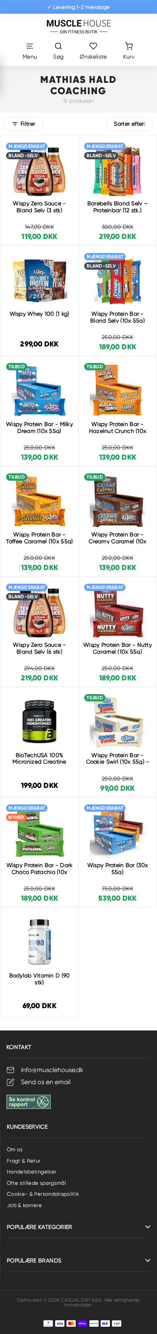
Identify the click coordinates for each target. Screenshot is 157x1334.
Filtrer (28, 123)
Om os (15, 1149)
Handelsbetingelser (31, 1172)
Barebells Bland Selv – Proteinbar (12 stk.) (117, 206)
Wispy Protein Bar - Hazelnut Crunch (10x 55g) (118, 431)
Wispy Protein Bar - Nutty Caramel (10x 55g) (117, 648)
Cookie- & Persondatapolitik (43, 1194)
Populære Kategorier (39, 1227)
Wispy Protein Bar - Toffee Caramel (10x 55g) (39, 538)
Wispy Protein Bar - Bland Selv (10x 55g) (117, 317)
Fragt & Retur (24, 1161)
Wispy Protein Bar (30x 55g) (117, 868)
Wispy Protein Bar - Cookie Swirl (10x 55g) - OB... (117, 762)
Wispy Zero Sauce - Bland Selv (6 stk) (39, 648)
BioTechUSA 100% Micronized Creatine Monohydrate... (39, 762)
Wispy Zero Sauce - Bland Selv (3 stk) (39, 206)
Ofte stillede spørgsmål (36, 1183)
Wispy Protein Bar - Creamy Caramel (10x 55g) (117, 541)
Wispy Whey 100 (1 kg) (40, 313)
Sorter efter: (129, 123)
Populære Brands (34, 1260)
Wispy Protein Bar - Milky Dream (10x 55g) (39, 427)
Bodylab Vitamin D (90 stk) (39, 979)
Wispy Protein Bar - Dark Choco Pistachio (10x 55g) (39, 872)
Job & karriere (24, 1205)
